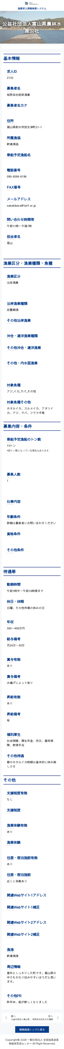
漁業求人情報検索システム (32, 8)
